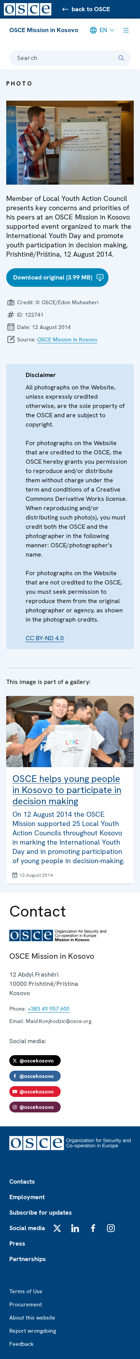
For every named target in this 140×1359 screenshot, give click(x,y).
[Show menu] (126, 30)
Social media (27, 1228)
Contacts (22, 1181)
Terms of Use (25, 1291)
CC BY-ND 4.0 (45, 638)
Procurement (25, 1304)
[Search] (121, 58)
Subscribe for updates (40, 1212)
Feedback (21, 1343)
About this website (32, 1317)
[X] (57, 1228)
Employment (27, 1197)
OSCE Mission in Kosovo (43, 30)
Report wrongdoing (32, 1330)
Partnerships (27, 1259)
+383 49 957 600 (49, 1008)
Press (17, 1243)
